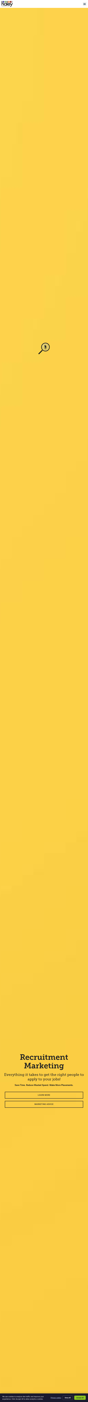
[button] (85, 4)
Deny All (68, 1398)
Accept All (80, 1398)
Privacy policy (56, 1398)
